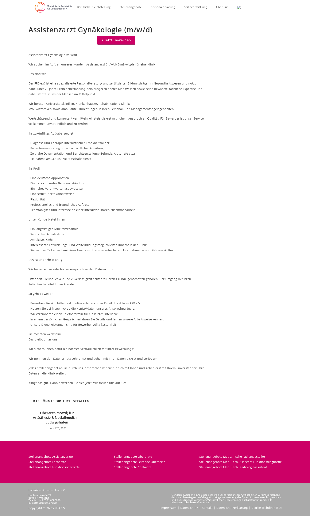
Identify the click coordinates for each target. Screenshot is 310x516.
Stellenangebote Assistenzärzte (50, 457)
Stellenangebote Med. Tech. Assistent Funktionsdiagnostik (240, 462)
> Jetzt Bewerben (116, 40)
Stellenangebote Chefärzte (132, 467)
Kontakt (207, 508)
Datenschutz (189, 508)
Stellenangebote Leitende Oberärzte (139, 462)
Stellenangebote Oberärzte (133, 457)
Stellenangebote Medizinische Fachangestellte (232, 457)
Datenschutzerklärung (232, 508)
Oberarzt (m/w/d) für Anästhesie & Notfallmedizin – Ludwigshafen (57, 418)
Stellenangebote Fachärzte (47, 462)
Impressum (168, 508)
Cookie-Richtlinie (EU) (267, 508)
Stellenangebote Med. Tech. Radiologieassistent (233, 467)
